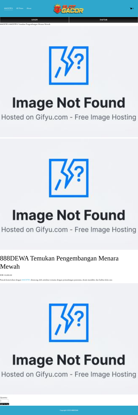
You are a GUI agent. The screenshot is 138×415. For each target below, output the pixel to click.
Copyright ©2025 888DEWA (69, 410)
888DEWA (4, 24)
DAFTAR (103, 20)
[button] (4, 404)
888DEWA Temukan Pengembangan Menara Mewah (29, 24)
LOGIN (35, 20)
